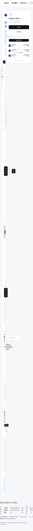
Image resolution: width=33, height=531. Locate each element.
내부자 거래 (5, 293)
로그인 (19, 27)
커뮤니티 (23, 3)
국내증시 (14, 3)
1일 (2, 77)
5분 (2, 71)
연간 (13, 171)
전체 (6, 425)
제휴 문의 (26, 510)
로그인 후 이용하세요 (18, 52)
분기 (17, 171)
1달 (2, 83)
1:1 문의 (23, 510)
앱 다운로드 (31, 510)
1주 (2, 80)
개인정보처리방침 (6, 510)
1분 (2, 68)
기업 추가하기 (19, 60)
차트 (5, 62)
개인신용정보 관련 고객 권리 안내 (15, 510)
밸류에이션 (9, 171)
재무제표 (5, 171)
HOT (6, 428)
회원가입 (19, 32)
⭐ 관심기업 (19, 40)
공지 (6, 431)
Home (6, 3)
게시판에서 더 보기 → (4, 485)
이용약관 (0, 510)
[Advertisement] (16, 148)
